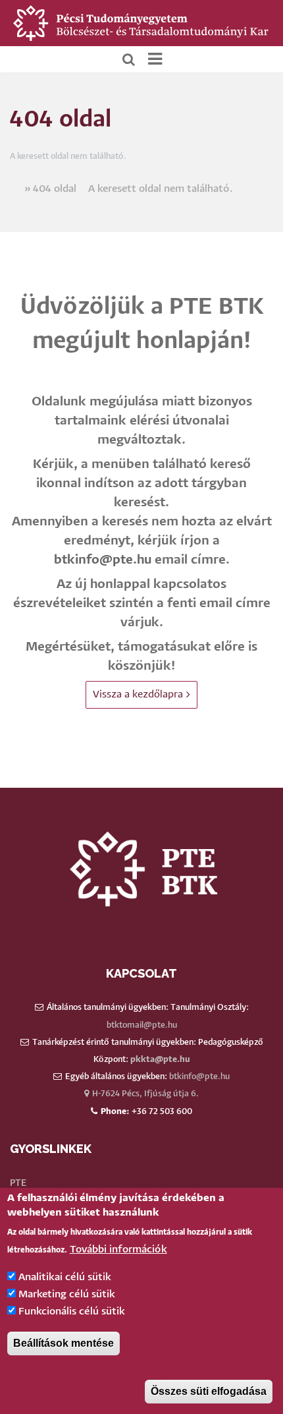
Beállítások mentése (63, 1343)
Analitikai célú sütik (64, 1277)
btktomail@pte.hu (142, 1025)
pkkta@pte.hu (160, 1059)
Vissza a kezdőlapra (138, 694)
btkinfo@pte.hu (102, 560)
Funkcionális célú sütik (71, 1311)
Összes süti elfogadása (209, 1391)
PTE (18, 1183)
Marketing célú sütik (66, 1294)
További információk (118, 1249)
